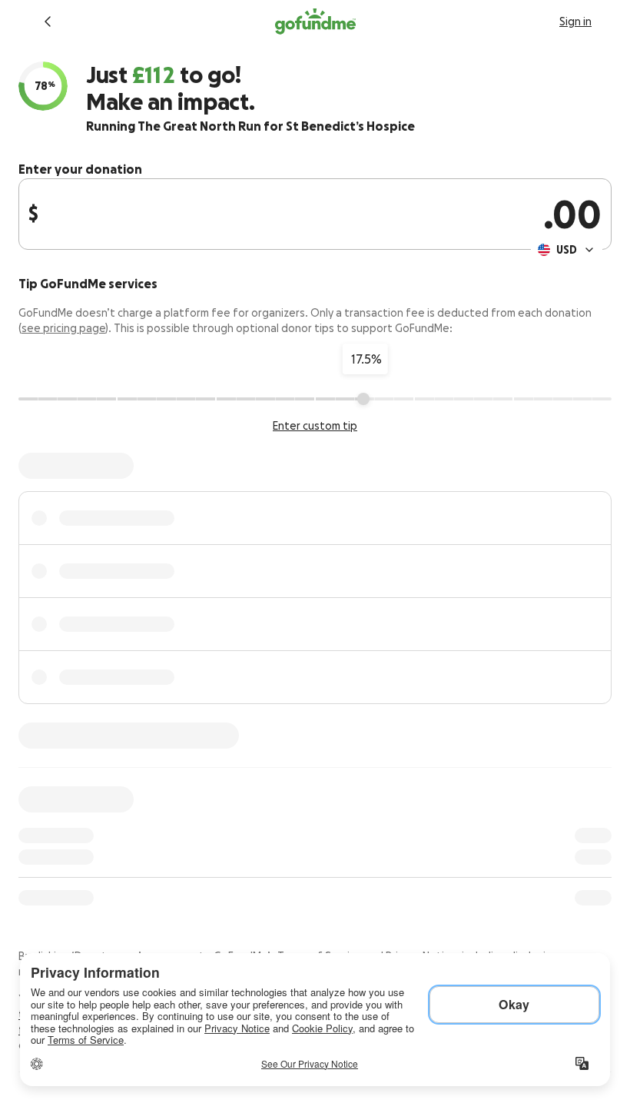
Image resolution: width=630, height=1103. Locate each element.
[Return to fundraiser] (47, 21)
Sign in (575, 21)
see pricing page (63, 328)
